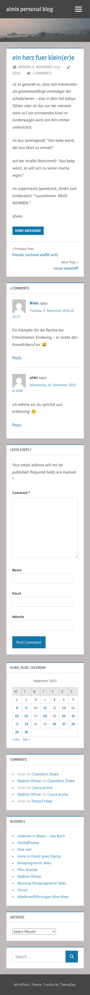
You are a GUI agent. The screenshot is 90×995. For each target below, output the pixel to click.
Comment (21, 492)
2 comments (41, 73)
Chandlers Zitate (45, 774)
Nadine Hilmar (30, 780)
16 (26, 716)
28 (73, 724)
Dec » (27, 739)
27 (64, 724)
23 (26, 724)
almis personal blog (29, 9)
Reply (17, 357)
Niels (34, 303)
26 (54, 724)
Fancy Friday (42, 801)
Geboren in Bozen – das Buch (41, 835)
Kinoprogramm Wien (34, 862)
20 (64, 716)
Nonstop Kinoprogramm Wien (42, 883)
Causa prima (42, 787)
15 (17, 716)
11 (45, 708)
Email (16, 593)
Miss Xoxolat (28, 869)
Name (16, 570)
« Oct (16, 739)
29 (17, 732)
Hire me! (25, 849)
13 (64, 708)
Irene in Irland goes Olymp (39, 856)
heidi (16, 73)
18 (45, 716)
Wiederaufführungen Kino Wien (43, 896)
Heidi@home (28, 842)
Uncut (23, 889)
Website (18, 616)
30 (26, 732)
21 (73, 716)
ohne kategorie (28, 230)
